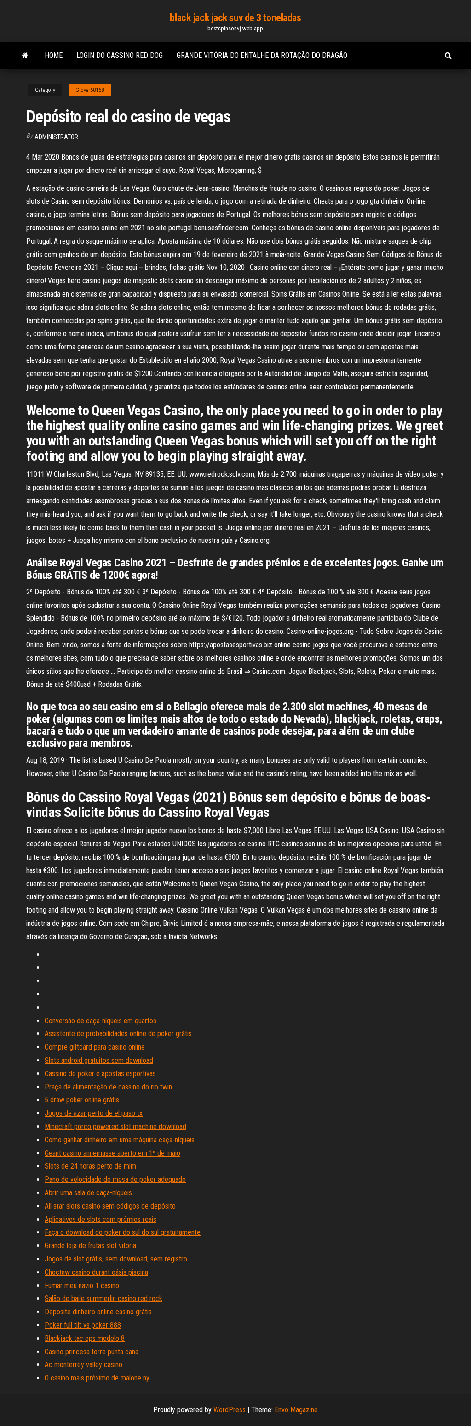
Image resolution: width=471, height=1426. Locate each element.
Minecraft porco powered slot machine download (115, 1126)
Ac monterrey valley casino (83, 1364)
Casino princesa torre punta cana (91, 1351)
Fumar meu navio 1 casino (82, 1285)
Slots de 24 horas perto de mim (90, 1166)
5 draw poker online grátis (82, 1099)
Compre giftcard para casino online (95, 1047)
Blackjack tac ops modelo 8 (85, 1338)
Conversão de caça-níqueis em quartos (100, 1020)
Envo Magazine (296, 1409)
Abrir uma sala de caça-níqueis (88, 1192)
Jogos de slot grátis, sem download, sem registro (116, 1259)
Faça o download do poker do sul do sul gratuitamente (123, 1232)
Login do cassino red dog (119, 55)
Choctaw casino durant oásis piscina (96, 1272)
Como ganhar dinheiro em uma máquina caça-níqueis (120, 1139)
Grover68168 (89, 90)
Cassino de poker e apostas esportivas (100, 1073)
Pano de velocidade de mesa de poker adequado (115, 1179)
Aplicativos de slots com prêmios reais (100, 1219)
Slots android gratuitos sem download (99, 1060)
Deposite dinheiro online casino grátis (98, 1311)
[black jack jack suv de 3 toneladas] (25, 55)
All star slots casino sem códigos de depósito (110, 1206)
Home (54, 55)
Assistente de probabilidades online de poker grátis (118, 1033)
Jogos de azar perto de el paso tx (94, 1113)
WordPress (229, 1409)
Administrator (56, 137)
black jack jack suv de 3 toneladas (235, 17)
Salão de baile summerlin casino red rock (103, 1298)
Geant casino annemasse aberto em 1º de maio (112, 1153)
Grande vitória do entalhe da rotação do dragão (262, 55)
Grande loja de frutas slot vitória (90, 1245)
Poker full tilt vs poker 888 (83, 1325)
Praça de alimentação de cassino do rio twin (108, 1087)
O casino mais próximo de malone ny (97, 1378)
